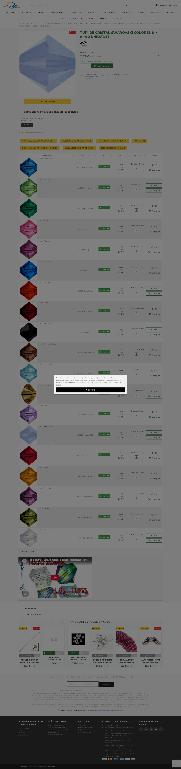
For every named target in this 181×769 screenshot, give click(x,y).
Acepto (90, 390)
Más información (108, 382)
